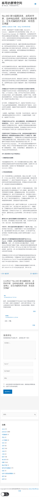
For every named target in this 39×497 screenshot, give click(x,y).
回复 (34, 311)
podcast (10, 26)
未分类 (4, 459)
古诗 (3, 445)
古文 (3, 443)
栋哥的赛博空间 (12, 3)
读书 (3, 476)
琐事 (3, 462)
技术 (3, 456)
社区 (3, 470)
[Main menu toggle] (35, 4)
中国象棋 (4, 434)
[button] (5, 494)
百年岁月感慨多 (6, 468)
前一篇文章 (5, 273)
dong (6, 315)
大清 (3, 451)
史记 (3, 448)
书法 (3, 437)
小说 (3, 454)
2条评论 (4, 26)
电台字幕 (4, 465)
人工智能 (4, 440)
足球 (3, 479)
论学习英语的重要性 (7, 473)
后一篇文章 (34, 273)
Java (3, 429)
